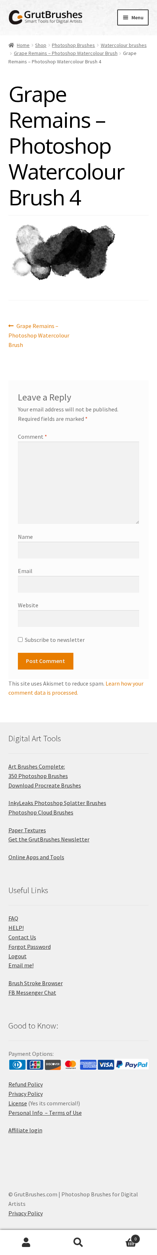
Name (25, 536)
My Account (26, 1242)
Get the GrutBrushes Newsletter (48, 839)
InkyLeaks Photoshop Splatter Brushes (57, 802)
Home (23, 45)
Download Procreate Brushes (44, 785)
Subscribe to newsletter (55, 639)
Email (25, 571)
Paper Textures (27, 830)
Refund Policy (25, 1084)
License (17, 1103)
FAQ (13, 918)
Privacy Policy (25, 1093)
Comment (32, 436)
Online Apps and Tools (36, 857)
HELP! (16, 927)
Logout (17, 956)
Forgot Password (29, 946)
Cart (121, 1236)
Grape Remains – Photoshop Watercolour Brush (66, 53)
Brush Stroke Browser (35, 983)
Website (28, 605)
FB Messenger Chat (32, 992)
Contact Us (22, 937)
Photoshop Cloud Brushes (40, 812)
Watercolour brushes (124, 45)
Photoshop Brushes (73, 45)
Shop (40, 45)
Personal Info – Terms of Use (45, 1112)
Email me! (21, 965)
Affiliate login (25, 1130)
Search (78, 1242)
